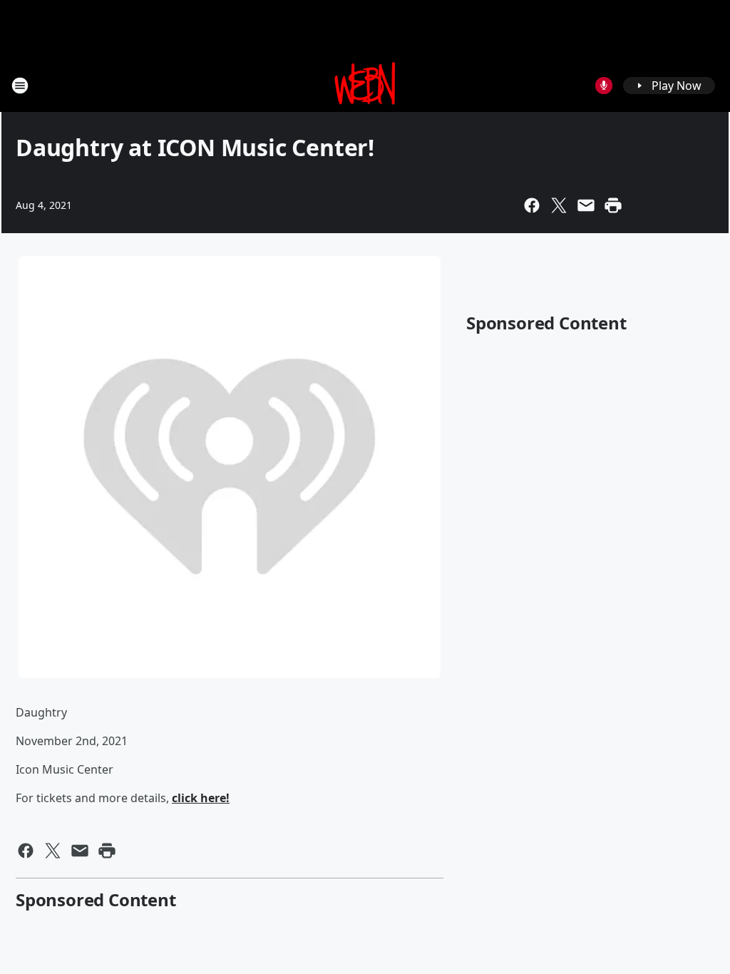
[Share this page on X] (559, 205)
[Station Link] (365, 85)
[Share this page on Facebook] (532, 205)
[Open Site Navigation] (20, 85)
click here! (201, 798)
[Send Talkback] (603, 85)
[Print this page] (613, 205)
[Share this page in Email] (586, 205)
